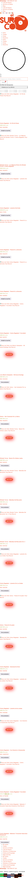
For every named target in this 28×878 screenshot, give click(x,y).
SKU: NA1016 (10, 659)
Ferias (4, 36)
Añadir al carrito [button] (5, 130)
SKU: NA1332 (12, 533)
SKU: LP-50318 (13, 784)
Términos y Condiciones (9, 851)
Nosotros (5, 38)
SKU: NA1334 (11, 492)
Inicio (4, 32)
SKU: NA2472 (11, 252)
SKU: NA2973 (10, 408)
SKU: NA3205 (11, 367)
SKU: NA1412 (11, 450)
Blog (4, 6)
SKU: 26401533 (12, 742)
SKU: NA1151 (13, 335)
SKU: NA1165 (7, 617)
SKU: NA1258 (11, 575)
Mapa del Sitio (7, 854)
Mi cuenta (5, 844)
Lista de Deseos (7, 2)
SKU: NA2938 (9, 125)
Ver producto (5, 382)
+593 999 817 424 (8, 1)
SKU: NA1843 (11, 293)
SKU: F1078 (10, 210)
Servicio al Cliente (8, 4)
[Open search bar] (0, 75)
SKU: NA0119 (13, 826)
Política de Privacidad (9, 853)
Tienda (5, 34)
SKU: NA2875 (13, 167)
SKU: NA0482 (11, 700)
